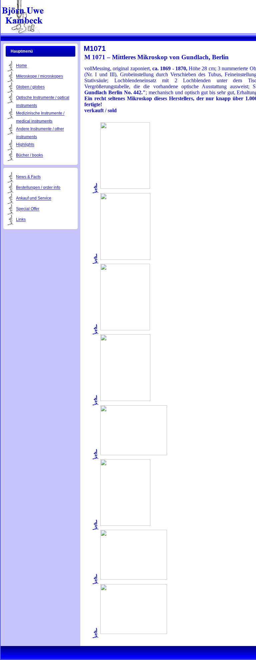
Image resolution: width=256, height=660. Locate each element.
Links (21, 219)
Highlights (25, 145)
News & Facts (28, 177)
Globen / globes (30, 87)
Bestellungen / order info (38, 187)
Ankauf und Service (33, 198)
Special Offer (27, 209)
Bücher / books (29, 155)
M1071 (95, 48)
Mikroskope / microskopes (39, 76)
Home (21, 66)
